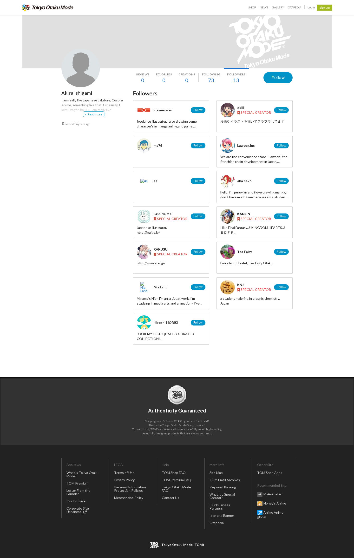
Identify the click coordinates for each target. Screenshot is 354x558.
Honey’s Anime (274, 503)
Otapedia (294, 7)
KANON (243, 214)
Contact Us (170, 498)
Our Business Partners (220, 506)
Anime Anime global (270, 514)
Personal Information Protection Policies (130, 488)
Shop (252, 7)
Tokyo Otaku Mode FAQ (176, 488)
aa (155, 181)
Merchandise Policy (128, 498)
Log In (311, 7)
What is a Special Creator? (222, 496)
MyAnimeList (273, 494)
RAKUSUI (161, 249)
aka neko (244, 181)
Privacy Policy (124, 480)
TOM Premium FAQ (176, 480)
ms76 (158, 145)
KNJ (240, 285)
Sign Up (325, 7)
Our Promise (75, 501)
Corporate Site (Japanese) (77, 510)
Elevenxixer (163, 110)
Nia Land (161, 287)
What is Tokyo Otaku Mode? (82, 474)
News (264, 7)
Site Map (216, 473)
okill (240, 108)
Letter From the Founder (78, 492)
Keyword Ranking (223, 487)
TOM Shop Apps (269, 473)
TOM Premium (77, 483)
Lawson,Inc (246, 145)
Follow (278, 77)
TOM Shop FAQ (174, 473)
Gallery (278, 7)
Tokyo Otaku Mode (47, 7)
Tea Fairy (244, 252)
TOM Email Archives (225, 480)
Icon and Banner (222, 515)
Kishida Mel (163, 214)
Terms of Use (124, 473)
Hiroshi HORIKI (166, 322)
